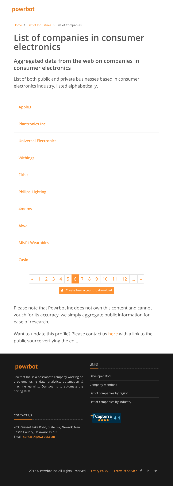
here (113, 334)
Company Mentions (103, 385)
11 (114, 279)
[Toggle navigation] (156, 9)
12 (124, 279)
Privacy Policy (98, 471)
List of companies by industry (110, 402)
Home (18, 25)
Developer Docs (101, 376)
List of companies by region (109, 393)
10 (105, 279)
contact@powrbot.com (39, 437)
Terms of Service (125, 471)
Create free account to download (87, 290)
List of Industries (39, 25)
